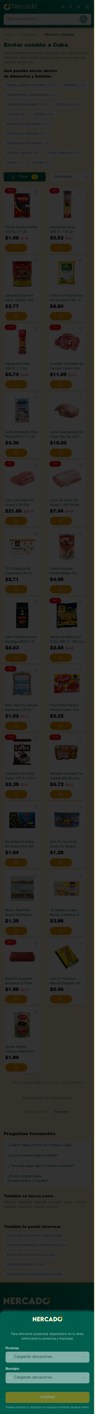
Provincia (12, 1345)
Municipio (12, 1365)
